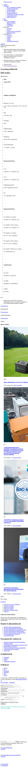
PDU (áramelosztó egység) (10, 66)
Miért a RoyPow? (11, 23)
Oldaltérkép (12, 682)
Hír (4, 18)
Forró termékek (4, 682)
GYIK (8, 38)
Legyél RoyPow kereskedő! (14, 31)
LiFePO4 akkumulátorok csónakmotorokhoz (15, 632)
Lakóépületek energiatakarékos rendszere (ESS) (15, 645)
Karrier (8, 30)
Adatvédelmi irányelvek (13, 41)
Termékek (6, 6)
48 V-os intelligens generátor (14, 7)
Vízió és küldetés (11, 21)
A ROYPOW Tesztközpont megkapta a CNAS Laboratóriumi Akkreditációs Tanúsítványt (14, 521)
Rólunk (5, 20)
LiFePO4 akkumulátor (12, 8)
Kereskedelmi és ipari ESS (10, 646)
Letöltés (9, 40)
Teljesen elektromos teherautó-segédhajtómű (14, 648)
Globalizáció (10, 25)
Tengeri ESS (7, 650)
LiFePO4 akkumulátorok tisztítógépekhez (14, 631)
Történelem (9, 24)
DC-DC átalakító (11, 11)
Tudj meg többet (18, 385)
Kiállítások (6, 671)
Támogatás (9, 35)
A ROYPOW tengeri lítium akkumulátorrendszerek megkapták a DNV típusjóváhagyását (14, 589)
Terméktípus (4, 694)
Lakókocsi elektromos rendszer (11, 649)
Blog (5, 673)
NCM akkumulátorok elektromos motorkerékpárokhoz (12, 634)
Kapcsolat (9, 28)
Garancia (9, 37)
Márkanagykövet (11, 32)
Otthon (5, 4)
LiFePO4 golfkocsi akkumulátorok (12, 627)
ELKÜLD (3, 704)
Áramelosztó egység (12, 16)
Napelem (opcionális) (12, 13)
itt (9, 708)
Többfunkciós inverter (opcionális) (15, 14)
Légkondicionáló (11, 10)
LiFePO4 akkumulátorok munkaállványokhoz (15, 630)
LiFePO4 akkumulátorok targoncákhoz (13, 628)
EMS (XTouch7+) (11, 17)
